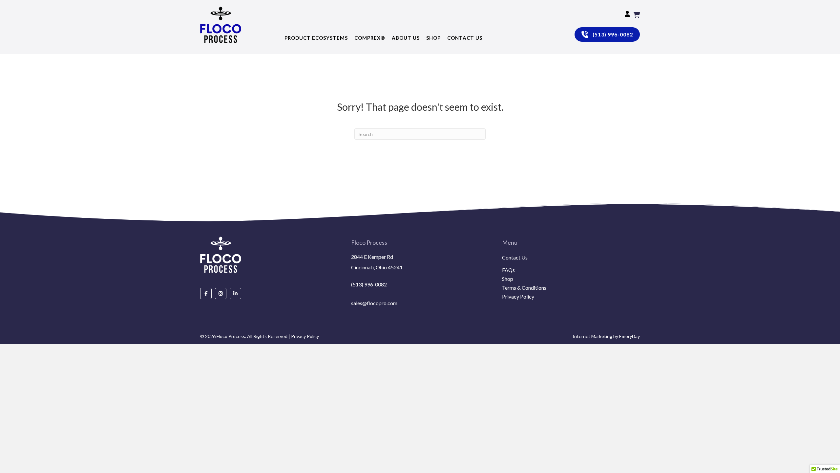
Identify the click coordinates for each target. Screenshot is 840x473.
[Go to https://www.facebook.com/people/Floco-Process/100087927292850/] (206, 293)
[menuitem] (571, 265)
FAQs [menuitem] (508, 270)
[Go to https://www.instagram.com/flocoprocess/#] (220, 293)
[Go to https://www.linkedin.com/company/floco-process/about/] (235, 293)
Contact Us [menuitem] (515, 257)
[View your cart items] (636, 15)
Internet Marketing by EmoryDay (606, 336)
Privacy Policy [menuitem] (518, 297)
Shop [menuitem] (507, 279)
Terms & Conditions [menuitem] (524, 288)
